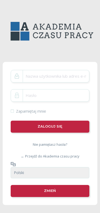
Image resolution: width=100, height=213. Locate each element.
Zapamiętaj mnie (31, 111)
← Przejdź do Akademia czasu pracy (50, 156)
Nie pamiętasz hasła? (50, 144)
